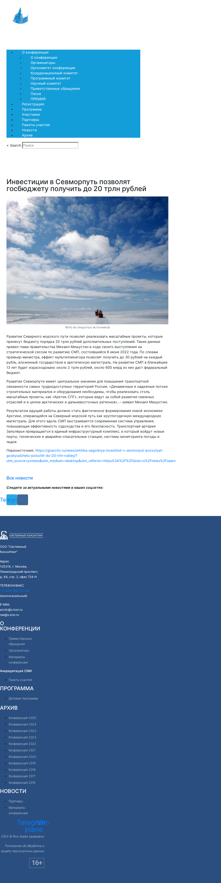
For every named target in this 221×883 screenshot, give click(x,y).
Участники (31, 114)
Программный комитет (51, 78)
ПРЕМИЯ (38, 99)
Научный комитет (46, 83)
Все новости (19, 478)
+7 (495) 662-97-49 (14, 590)
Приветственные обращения (55, 88)
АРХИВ (9, 708)
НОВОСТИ (13, 791)
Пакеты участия (36, 125)
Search (15, 145)
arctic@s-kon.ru (11, 609)
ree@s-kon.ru (9, 615)
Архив (27, 135)
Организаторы (43, 62)
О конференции (35, 52)
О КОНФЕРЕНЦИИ (20, 626)
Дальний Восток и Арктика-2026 (39, 35)
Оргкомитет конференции (53, 68)
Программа (32, 109)
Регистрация (33, 104)
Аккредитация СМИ (16, 671)
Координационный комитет (54, 73)
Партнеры (30, 119)
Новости (29, 130)
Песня (36, 94)
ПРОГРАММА (17, 688)
